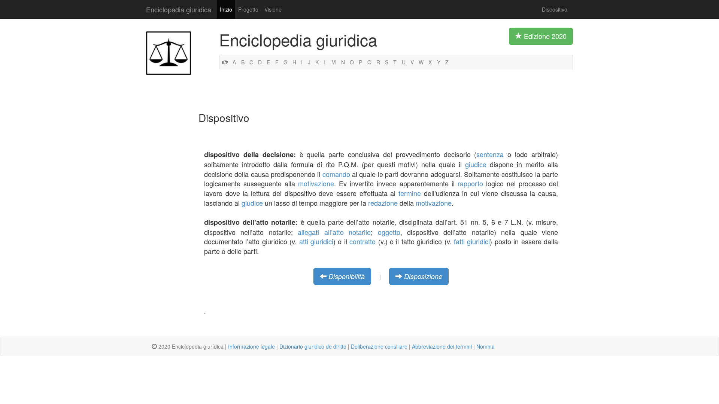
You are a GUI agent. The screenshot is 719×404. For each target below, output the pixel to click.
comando (336, 174)
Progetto (248, 9)
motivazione (316, 183)
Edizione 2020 (544, 36)
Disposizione (423, 276)
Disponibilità (346, 276)
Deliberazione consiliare (379, 346)
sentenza (490, 154)
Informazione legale (251, 346)
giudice (475, 164)
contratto (362, 241)
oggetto (389, 232)
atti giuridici (316, 241)
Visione (273, 9)
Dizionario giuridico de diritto (312, 346)
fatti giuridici (472, 241)
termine (409, 193)
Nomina (485, 346)
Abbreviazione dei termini (442, 346)
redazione (383, 203)
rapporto (470, 183)
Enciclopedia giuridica (178, 9)
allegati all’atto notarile (334, 232)
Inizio (226, 9)
